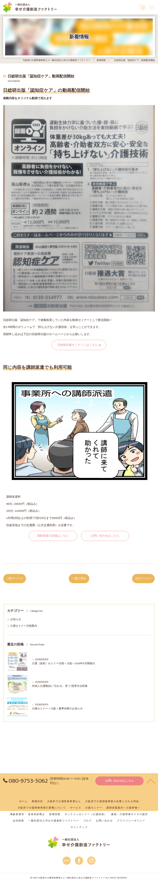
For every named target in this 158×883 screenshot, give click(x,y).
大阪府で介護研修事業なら (64, 801)
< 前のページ (14, 578)
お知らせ (15, 619)
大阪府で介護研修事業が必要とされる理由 (112, 801)
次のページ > (143, 578)
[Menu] (151, 7)
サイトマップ (79, 827)
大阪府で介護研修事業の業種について (42, 808)
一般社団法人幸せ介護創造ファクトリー (53, 821)
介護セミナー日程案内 (23, 626)
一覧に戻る (79, 578)
